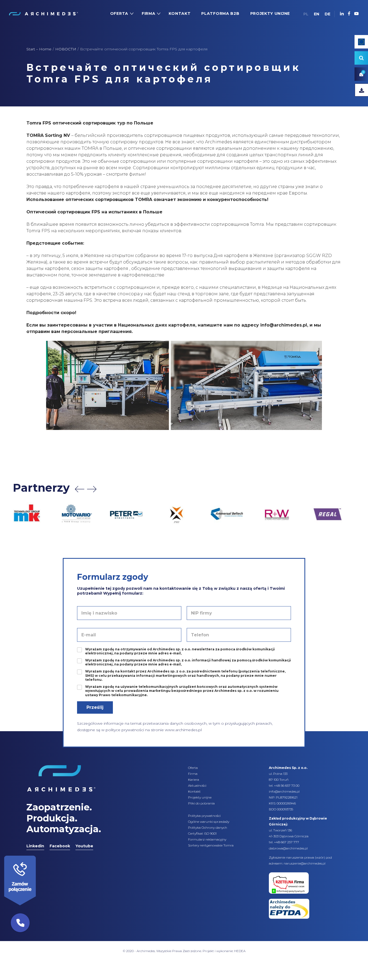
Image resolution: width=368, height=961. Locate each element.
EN (316, 14)
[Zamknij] (38, 854)
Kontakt (194, 791)
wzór (320, 857)
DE (327, 14)
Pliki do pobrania (201, 803)
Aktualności (197, 785)
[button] (20, 922)
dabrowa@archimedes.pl (288, 848)
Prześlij (94, 707)
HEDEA (239, 951)
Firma (192, 774)
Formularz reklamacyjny (207, 839)
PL (305, 14)
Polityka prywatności (204, 816)
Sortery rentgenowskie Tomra (211, 845)
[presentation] (79, 489)
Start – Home (38, 49)
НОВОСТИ (65, 49)
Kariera (193, 780)
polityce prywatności (125, 729)
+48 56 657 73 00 (286, 785)
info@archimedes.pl (284, 791)
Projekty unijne (199, 797)
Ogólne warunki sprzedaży (208, 822)
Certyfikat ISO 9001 (202, 833)
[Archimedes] (43, 13)
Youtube (84, 846)
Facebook (60, 846)
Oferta (193, 768)
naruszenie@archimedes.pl (304, 863)
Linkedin (35, 846)
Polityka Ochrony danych (207, 827)
